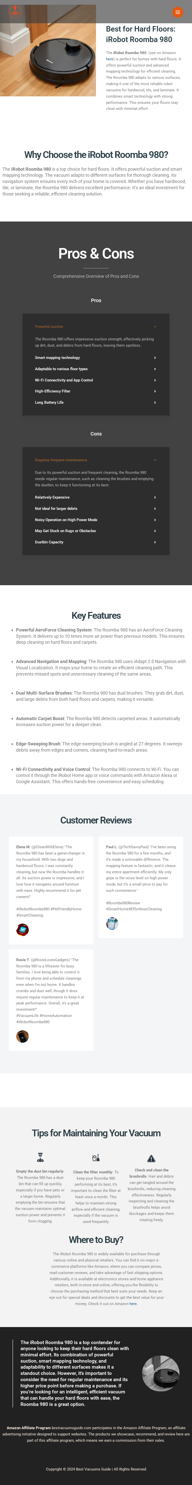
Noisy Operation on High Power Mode (66, 520)
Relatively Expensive (52, 497)
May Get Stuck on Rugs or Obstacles (65, 531)
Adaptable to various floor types (61, 369)
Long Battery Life (49, 402)
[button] (96, 326)
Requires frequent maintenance (61, 460)
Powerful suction (49, 326)
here (109, 59)
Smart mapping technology (57, 357)
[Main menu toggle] (177, 12)
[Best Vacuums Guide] (15, 12)
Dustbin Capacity (49, 542)
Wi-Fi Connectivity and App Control (64, 380)
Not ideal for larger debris (56, 508)
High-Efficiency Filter (52, 391)
